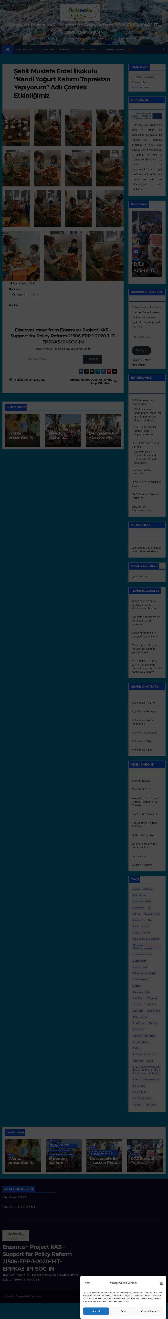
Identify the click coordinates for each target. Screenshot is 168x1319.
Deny (123, 1311)
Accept (96, 1311)
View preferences (150, 1311)
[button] (161, 1282)
